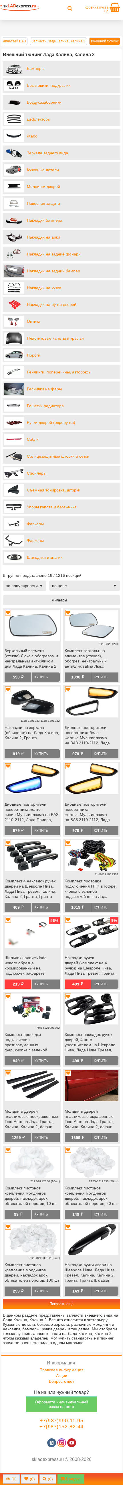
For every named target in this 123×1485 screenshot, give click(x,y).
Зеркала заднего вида (47, 153)
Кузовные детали (43, 170)
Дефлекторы (39, 119)
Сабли (33, 439)
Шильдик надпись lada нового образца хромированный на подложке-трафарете (26, 965)
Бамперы (35, 68)
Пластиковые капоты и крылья (55, 338)
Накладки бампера (44, 220)
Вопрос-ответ (61, 1381)
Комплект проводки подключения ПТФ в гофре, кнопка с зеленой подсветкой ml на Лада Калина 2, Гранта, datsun (91, 889)
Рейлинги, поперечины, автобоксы (59, 372)
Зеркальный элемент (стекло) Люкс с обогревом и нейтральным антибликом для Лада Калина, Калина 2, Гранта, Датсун (31, 659)
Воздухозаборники (44, 102)
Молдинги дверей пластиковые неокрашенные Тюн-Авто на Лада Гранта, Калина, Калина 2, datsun (31, 1119)
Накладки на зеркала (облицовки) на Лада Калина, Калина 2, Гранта (32, 732)
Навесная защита (43, 203)
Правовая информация (61, 1370)
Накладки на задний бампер (53, 271)
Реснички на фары (44, 389)
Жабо (32, 136)
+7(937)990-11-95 (62, 1420)
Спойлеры (36, 473)
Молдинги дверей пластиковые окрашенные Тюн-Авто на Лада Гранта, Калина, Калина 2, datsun (89, 1119)
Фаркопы (35, 524)
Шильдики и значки (45, 557)
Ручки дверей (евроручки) (51, 422)
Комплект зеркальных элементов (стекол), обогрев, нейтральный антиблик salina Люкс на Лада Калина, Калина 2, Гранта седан (90, 659)
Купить (41, 677)
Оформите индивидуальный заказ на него (61, 1404)
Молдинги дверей (43, 186)
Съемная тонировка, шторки (53, 490)
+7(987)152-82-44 (61, 1426)
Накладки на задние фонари (54, 254)
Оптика (33, 321)
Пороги (33, 355)
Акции (61, 1375)
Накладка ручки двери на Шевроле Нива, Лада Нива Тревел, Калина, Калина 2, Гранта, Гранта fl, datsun (90, 1272)
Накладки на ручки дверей (51, 304)
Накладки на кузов (44, 288)
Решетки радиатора (45, 406)
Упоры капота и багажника (52, 507)
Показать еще (61, 1304)
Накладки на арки (43, 237)
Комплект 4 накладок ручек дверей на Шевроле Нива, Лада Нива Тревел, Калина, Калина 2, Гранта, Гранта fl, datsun (30, 889)
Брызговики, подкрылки (49, 85)
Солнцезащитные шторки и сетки (58, 456)
